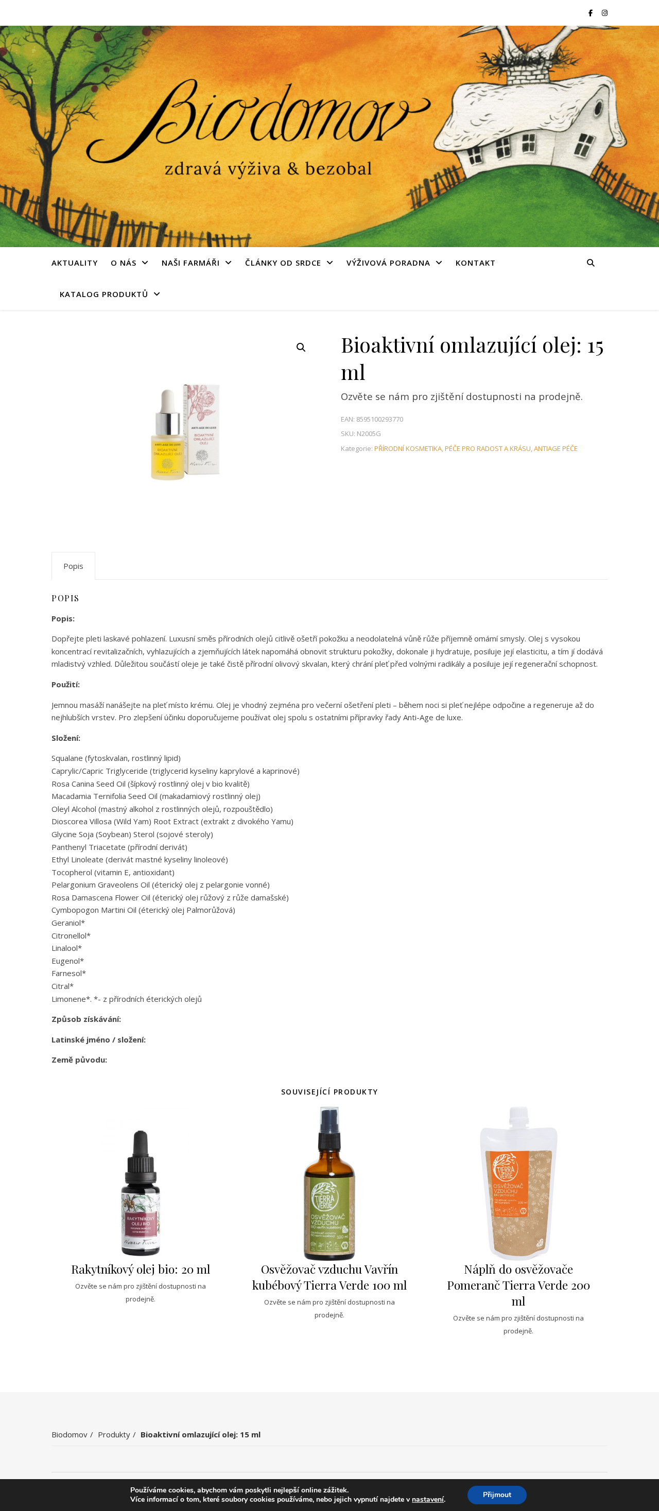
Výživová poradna (388, 262)
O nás (123, 262)
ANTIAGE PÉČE (556, 448)
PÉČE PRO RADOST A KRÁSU (488, 448)
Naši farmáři (191, 262)
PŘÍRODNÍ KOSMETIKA (408, 448)
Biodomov (69, 1434)
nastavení (428, 1499)
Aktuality (74, 262)
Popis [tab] (73, 566)
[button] (301, 347)
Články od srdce (283, 262)
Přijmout (497, 1495)
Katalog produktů (104, 294)
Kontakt (476, 262)
